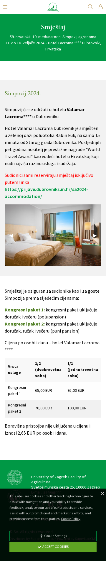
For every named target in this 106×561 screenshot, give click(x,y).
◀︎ (13, 235)
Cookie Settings (55, 535)
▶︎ (97, 235)
